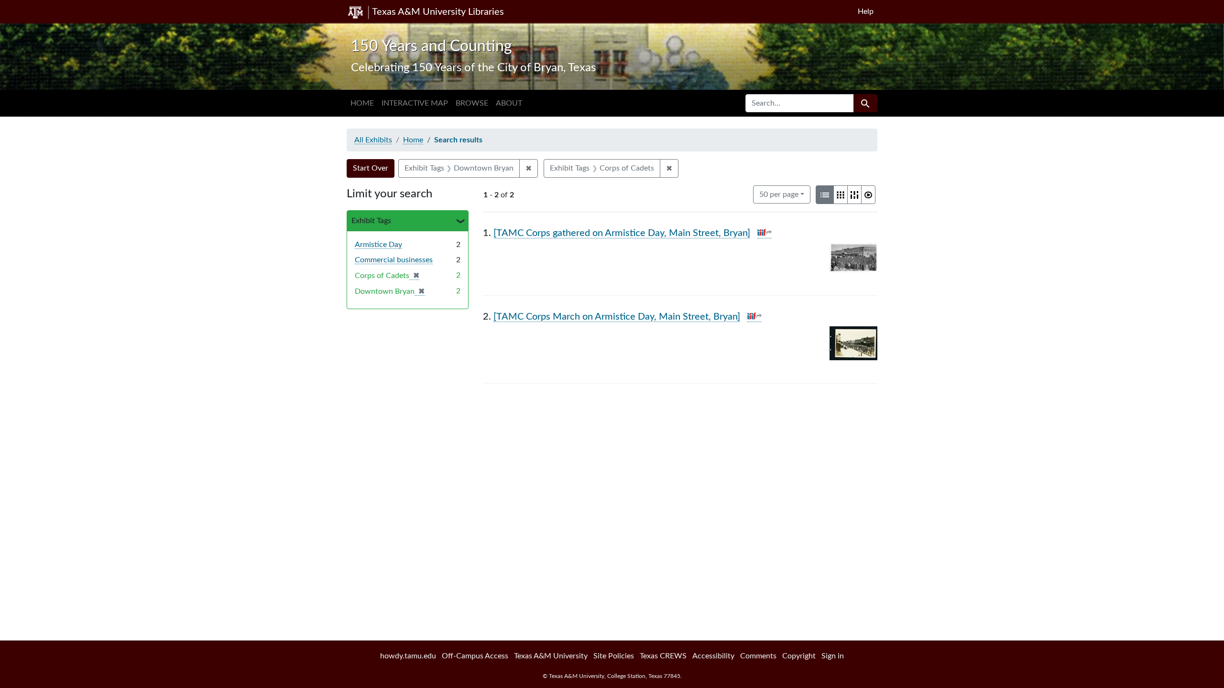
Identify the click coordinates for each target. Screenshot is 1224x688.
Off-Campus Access (475, 656)
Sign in (832, 656)
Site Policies (613, 656)
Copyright (799, 656)
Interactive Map (415, 103)
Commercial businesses (394, 260)
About (509, 103)
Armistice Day (378, 244)
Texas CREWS (663, 656)
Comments (758, 656)
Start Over (370, 168)
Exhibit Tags (371, 221)
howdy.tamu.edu (408, 656)
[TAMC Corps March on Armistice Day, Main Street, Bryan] (616, 317)
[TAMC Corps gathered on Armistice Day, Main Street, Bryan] (621, 233)
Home (362, 103)
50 (778, 194)
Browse (472, 103)
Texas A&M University (551, 656)
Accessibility (713, 656)
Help (866, 11)
